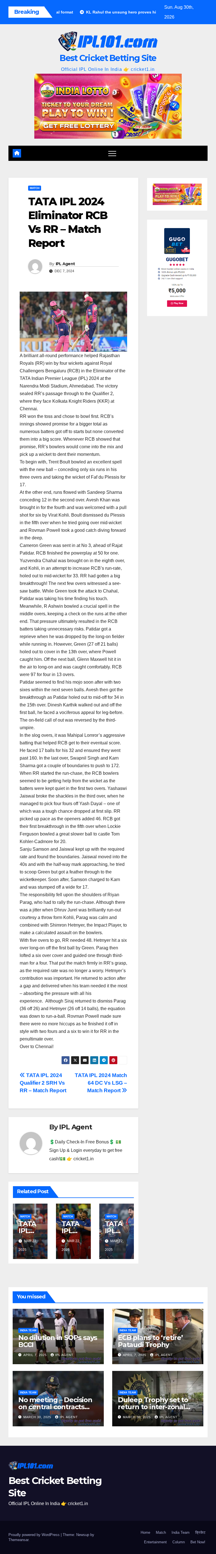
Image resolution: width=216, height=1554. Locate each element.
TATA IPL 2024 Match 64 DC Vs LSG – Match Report (101, 1082)
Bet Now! (197, 1542)
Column (178, 1542)
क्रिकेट (200, 1532)
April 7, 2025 (35, 1355)
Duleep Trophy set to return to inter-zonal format (153, 1407)
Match (34, 188)
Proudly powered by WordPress (34, 1535)
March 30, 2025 (37, 1417)
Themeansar (18, 1540)
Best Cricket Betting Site (108, 58)
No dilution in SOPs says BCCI (57, 1341)
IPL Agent (65, 263)
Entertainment (155, 1542)
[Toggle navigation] (112, 153)
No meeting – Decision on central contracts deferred (55, 1407)
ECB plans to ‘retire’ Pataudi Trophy (150, 1341)
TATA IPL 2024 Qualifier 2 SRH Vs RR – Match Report (43, 1082)
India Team (28, 1330)
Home (145, 1532)
